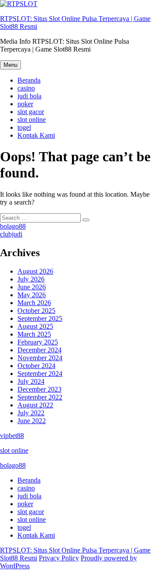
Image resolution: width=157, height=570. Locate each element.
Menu (10, 65)
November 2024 (39, 357)
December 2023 (39, 389)
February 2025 (37, 342)
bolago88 (13, 226)
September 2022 (39, 397)
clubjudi (11, 234)
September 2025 (39, 318)
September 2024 (39, 373)
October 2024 (36, 365)
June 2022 (31, 420)
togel (24, 127)
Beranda (29, 80)
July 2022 (30, 413)
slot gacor (30, 111)
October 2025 (36, 310)
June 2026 (31, 287)
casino (26, 88)
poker (25, 104)
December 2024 (39, 350)
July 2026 (30, 279)
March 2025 (34, 334)
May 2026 (31, 295)
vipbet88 (12, 435)
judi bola (29, 96)
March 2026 (34, 302)
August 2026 (35, 271)
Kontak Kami (36, 135)
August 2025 (35, 326)
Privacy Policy (59, 558)
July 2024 (30, 381)
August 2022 (35, 405)
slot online (31, 119)
